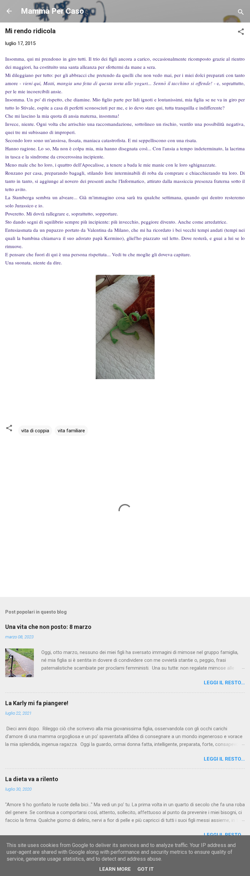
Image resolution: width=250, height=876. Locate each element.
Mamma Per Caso (52, 11)
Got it (145, 869)
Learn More (115, 869)
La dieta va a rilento (31, 779)
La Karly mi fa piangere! (36, 703)
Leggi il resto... (224, 683)
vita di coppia (35, 431)
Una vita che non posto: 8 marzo (48, 626)
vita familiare (71, 431)
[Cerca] (241, 13)
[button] (241, 33)
